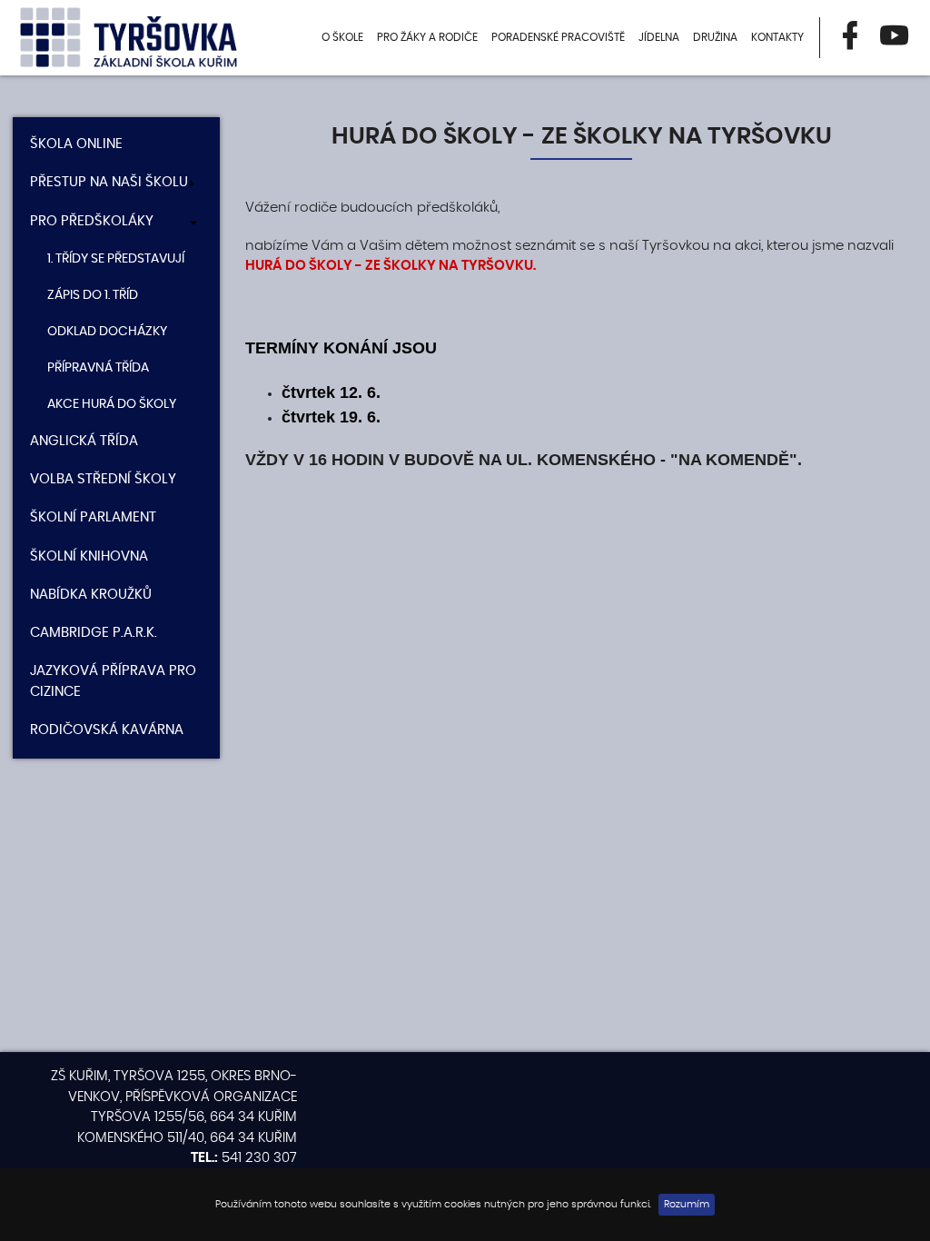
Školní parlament (93, 517)
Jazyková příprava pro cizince (113, 681)
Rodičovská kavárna (106, 730)
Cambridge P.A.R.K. (93, 633)
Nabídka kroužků (91, 594)
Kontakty (777, 37)
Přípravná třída (98, 368)
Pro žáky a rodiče (427, 37)
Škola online (76, 144)
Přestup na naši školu (109, 182)
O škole (342, 37)
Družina (715, 37)
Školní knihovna (89, 556)
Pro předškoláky (91, 221)
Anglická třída (84, 441)
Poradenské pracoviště (558, 37)
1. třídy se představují (115, 259)
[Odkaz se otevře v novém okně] (849, 37)
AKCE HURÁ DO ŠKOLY (111, 404)
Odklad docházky (107, 331)
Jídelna (658, 37)
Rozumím (686, 1204)
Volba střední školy (103, 479)
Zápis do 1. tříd (92, 295)
